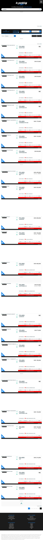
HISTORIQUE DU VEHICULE (30, 56)
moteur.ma (39, 371)
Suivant (41, 508)
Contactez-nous (11, 517)
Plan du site (31, 517)
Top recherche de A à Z (31, 519)
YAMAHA (31, 523)
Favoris (3, 55)
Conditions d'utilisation (11, 518)
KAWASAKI (31, 527)
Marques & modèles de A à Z (31, 518)
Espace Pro (31, 516)
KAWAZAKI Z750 (11, 527)
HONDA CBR (11, 523)
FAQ (11, 519)
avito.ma (39, 57)
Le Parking (22, 4)
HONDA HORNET (11, 528)
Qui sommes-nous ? (11, 516)
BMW (31, 528)
